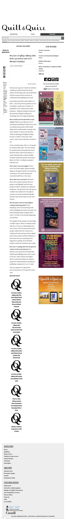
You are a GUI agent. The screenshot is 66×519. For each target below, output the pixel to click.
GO (62, 38)
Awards (6, 475)
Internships (7, 463)
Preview (49, 40)
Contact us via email (53, 89)
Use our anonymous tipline (51, 84)
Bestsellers (55, 40)
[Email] (4, 77)
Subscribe (52, 34)
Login (32, 34)
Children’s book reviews (11, 456)
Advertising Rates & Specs (12, 492)
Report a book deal (51, 86)
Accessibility (8, 501)
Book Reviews (16, 40)
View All (41, 74)
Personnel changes (9, 473)
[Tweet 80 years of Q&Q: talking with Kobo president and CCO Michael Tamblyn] (4, 70)
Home (6, 449)
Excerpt (4, 42)
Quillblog (6, 452)
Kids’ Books (25, 40)
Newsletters (14, 34)
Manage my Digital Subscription (13, 490)
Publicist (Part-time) (45, 61)
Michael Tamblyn (5, 112)
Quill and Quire (26, 28)
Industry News (8, 471)
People (5, 96)
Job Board (43, 40)
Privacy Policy (8, 495)
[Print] (4, 73)
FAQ (5, 499)
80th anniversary (5, 103)
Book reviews (8, 454)
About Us (6, 497)
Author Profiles (34, 40)
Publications (7, 486)
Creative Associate (44, 50)
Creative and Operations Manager (49, 56)
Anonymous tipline (9, 478)
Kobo (4, 109)
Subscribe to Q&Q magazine (12, 488)
